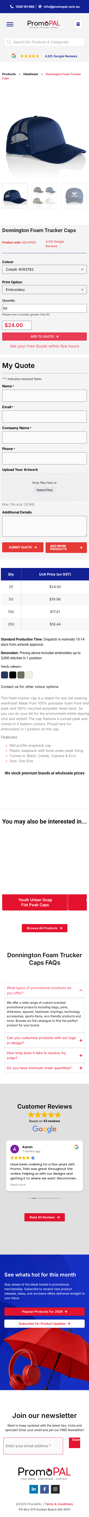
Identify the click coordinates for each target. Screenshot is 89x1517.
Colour (8, 262)
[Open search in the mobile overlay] (44, 42)
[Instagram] (55, 1489)
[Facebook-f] (44, 1489)
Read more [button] (17, 1184)
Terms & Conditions (59, 1504)
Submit (76, 1439)
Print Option (12, 282)
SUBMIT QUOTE (20, 547)
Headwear (30, 74)
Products (9, 74)
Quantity (8, 300)
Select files (45, 490)
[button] (2, 53)
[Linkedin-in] (33, 1489)
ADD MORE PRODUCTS (58, 547)
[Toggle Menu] (9, 24)
